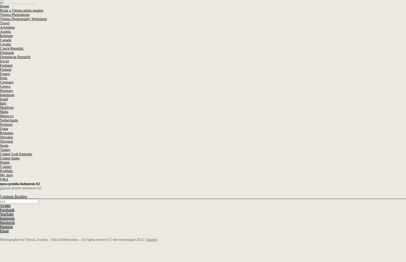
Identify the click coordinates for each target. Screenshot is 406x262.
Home (4, 6)
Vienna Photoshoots (15, 15)
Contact (6, 167)
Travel (4, 23)
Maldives (7, 108)
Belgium (6, 36)
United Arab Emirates (16, 154)
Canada (5, 40)
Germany (7, 82)
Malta (4, 112)
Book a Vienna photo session (21, 10)
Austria (5, 32)
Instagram (7, 218)
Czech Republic (12, 48)
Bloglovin (7, 223)
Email (4, 231)
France (5, 74)
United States (10, 158)
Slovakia (6, 137)
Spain (4, 146)
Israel (4, 99)
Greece (5, 86)
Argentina (7, 27)
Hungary (6, 91)
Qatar (4, 129)
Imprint (151, 240)
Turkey (5, 150)
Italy (3, 103)
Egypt (4, 61)
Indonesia (7, 95)
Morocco (6, 116)
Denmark (7, 53)
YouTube (7, 214)
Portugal (6, 124)
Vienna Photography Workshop (23, 19)
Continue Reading (13, 196)
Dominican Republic (15, 57)
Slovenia (6, 141)
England (6, 65)
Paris (3, 78)
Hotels (5, 162)
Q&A (4, 179)
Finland (5, 70)
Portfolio (6, 171)
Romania (6, 133)
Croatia (5, 44)
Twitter (5, 206)
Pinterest (6, 227)
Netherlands (9, 120)
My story (6, 175)
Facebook (7, 210)
